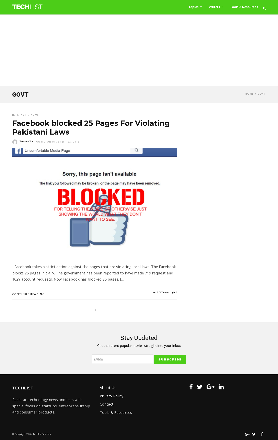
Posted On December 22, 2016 (57, 141)
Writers (214, 7)
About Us (108, 387)
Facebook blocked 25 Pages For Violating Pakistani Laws (91, 127)
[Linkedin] (221, 387)
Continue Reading (28, 294)
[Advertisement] (139, 51)
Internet (19, 114)
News (35, 114)
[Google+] (211, 387)
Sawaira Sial (26, 141)
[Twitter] (199, 387)
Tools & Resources (244, 7)
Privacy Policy (111, 396)
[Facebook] (191, 387)
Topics (193, 7)
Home (249, 93)
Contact (107, 404)
